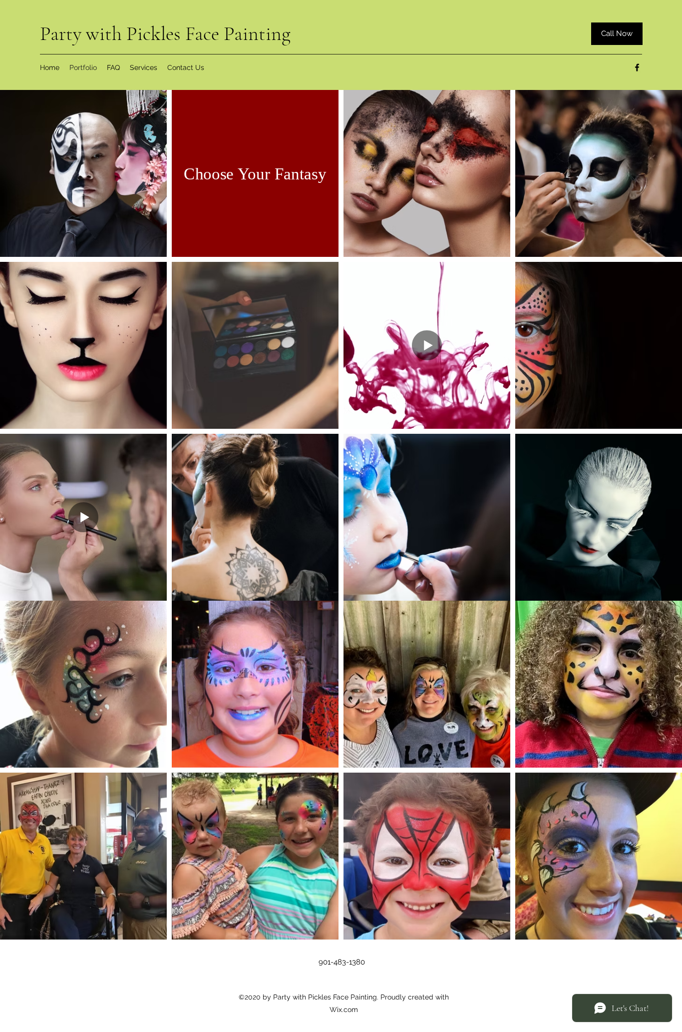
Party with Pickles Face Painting (165, 33)
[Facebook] (637, 67)
